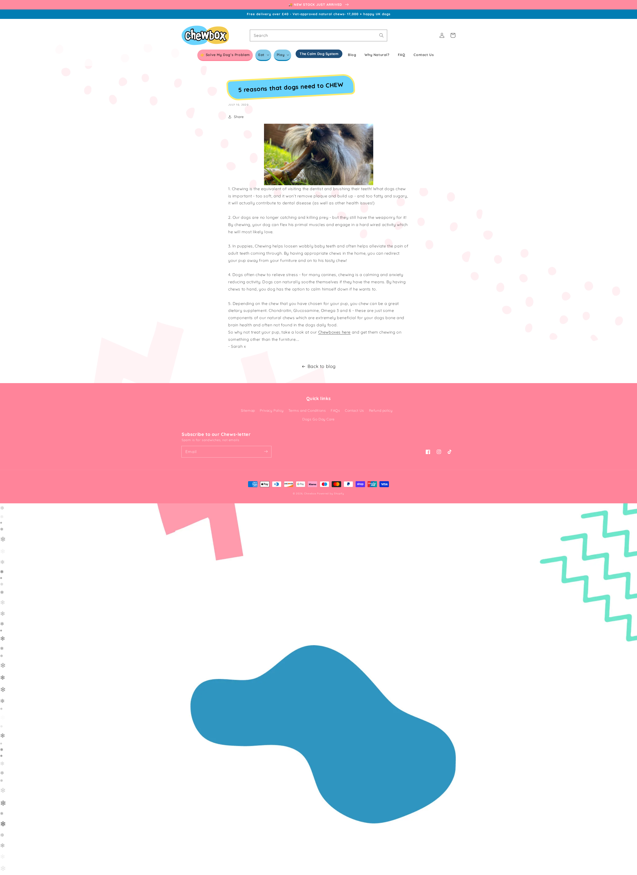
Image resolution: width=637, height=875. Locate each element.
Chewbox (310, 493)
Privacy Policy (271, 410)
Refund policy (381, 410)
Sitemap (248, 410)
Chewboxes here (334, 332)
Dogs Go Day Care (318, 419)
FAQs (335, 410)
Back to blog (322, 366)
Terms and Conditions (307, 410)
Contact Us (354, 410)
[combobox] (318, 35)
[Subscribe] (265, 451)
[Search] (381, 35)
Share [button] (239, 117)
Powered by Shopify (330, 493)
